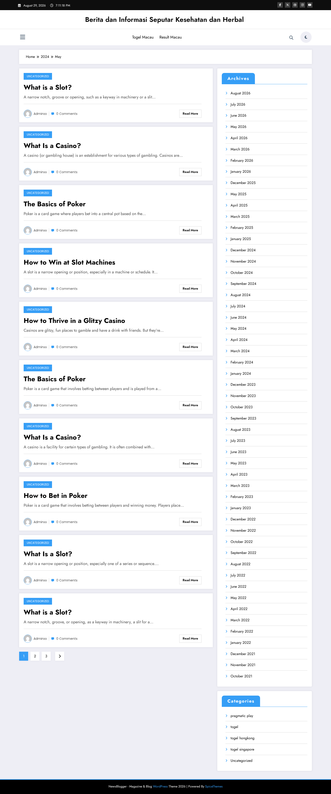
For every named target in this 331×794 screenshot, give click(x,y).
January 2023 (241, 507)
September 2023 (243, 418)
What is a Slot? (48, 87)
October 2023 (242, 407)
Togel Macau (143, 37)
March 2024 (240, 351)
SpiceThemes (214, 786)
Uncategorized (38, 76)
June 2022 (238, 586)
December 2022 (243, 519)
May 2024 (238, 328)
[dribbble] (295, 5)
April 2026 (239, 138)
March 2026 (240, 149)
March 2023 (240, 485)
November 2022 (243, 530)
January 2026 (241, 171)
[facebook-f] (280, 5)
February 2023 (242, 496)
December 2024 (243, 250)
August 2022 (240, 564)
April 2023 (239, 474)
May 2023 (238, 463)
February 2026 (242, 160)
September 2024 (243, 283)
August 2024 (240, 294)
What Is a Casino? (52, 145)
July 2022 (238, 575)
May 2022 (238, 597)
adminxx (40, 113)
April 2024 (239, 339)
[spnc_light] (306, 37)
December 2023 (243, 384)
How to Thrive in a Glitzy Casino (74, 320)
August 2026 (240, 93)
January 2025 (241, 238)
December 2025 (243, 182)
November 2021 (243, 664)
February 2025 (242, 227)
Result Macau (170, 37)
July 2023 (238, 440)
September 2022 (243, 552)
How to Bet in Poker (55, 495)
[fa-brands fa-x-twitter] (287, 5)
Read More (190, 113)
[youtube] (310, 5)
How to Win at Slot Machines (69, 262)
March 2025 (240, 216)
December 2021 (243, 653)
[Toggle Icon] (22, 37)
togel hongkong (242, 738)
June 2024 (238, 317)
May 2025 (238, 194)
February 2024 (242, 362)
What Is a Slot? (48, 553)
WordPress (160, 786)
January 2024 (241, 373)
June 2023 (238, 451)
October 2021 (241, 676)
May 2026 (238, 126)
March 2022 (240, 620)
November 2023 (243, 395)
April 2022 (239, 608)
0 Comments (66, 113)
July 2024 (238, 306)
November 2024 (243, 261)
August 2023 (240, 429)
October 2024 (242, 272)
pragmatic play (242, 715)
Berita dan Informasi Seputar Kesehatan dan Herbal (164, 19)
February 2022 (242, 631)
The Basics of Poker (55, 204)
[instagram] (302, 5)
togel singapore (242, 749)
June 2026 (238, 115)
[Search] (291, 37)
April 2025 (239, 205)
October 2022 (242, 541)
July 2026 (238, 104)
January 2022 (241, 642)
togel (234, 726)
